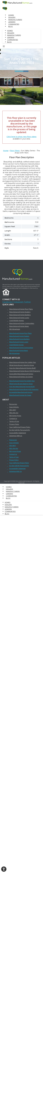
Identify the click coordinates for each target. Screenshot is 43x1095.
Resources (13, 404)
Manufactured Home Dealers (19, 312)
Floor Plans (15, 151)
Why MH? (12, 410)
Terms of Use (14, 421)
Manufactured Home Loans (19, 318)
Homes (11, 15)
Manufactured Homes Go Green (21, 377)
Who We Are (13, 413)
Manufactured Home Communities (21, 323)
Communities (13, 24)
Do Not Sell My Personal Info (19, 430)
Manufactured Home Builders (20, 315)
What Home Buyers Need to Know (21, 365)
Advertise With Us (15, 436)
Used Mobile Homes (16, 320)
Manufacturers (15, 20)
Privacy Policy (14, 424)
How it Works (14, 407)
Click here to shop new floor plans (21, 137)
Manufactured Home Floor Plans (21, 309)
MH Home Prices (15, 416)
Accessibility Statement (17, 433)
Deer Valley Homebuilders (25, 68)
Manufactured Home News (19, 326)
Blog (10, 26)
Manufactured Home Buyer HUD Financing (24, 371)
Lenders (11, 22)
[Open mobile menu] (3, 47)
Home (5, 151)
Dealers (11, 17)
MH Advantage (14, 329)
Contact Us (13, 418)
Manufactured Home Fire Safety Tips (22, 362)
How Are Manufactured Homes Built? (22, 368)
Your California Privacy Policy (19, 427)
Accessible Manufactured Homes (21, 374)
